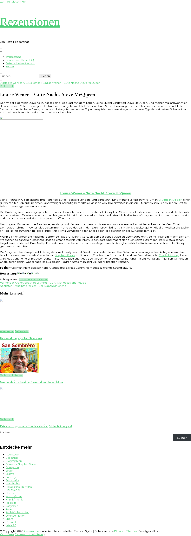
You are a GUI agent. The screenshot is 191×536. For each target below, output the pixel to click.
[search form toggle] (1, 73)
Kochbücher (14, 496)
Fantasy (11, 477)
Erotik (9, 470)
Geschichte (13, 483)
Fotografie (12, 480)
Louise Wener (39, 279)
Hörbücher (13, 490)
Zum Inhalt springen (13, 1)
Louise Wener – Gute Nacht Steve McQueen (95, 193)
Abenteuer (7, 331)
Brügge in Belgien (170, 199)
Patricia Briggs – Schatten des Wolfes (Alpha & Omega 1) (36, 426)
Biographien (14, 461)
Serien (10, 66)
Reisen (18, 375)
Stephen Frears (65, 255)
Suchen (5, 432)
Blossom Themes (125, 531)
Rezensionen (30, 21)
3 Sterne (24, 279)
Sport (9, 518)
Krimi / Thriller (15, 499)
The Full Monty (169, 255)
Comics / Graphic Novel (21, 464)
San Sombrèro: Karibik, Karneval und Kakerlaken (31, 382)
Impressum (13, 56)
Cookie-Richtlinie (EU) (20, 60)
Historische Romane (19, 486)
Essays (10, 473)
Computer (12, 467)
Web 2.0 (11, 525)
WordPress (7, 534)
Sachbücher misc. (17, 512)
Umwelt (11, 522)
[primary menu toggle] (1, 48)
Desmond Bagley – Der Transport (21, 338)
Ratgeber (12, 506)
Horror (10, 493)
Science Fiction (16, 515)
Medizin (11, 502)
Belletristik (7, 86)
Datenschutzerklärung (20, 63)
